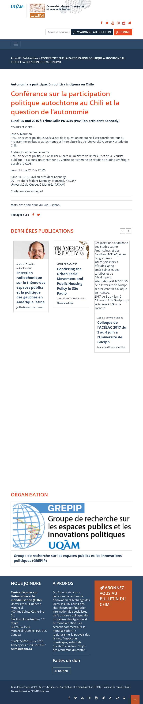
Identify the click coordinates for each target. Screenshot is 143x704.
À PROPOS (63, 583)
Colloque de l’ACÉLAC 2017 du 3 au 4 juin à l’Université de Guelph (111, 332)
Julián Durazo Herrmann (29, 307)
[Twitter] (107, 23)
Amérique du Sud (37, 205)
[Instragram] (89, 697)
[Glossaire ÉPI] (110, 697)
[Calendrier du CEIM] (123, 23)
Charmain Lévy (65, 303)
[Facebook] (101, 23)
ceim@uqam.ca (21, 649)
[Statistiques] (117, 697)
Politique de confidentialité (117, 686)
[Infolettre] (129, 23)
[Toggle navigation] (16, 44)
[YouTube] (112, 23)
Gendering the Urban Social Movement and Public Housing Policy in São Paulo (70, 281)
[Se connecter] (124, 697)
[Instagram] (118, 23)
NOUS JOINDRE (26, 583)
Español (55, 205)
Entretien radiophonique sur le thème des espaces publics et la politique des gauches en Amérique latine (30, 287)
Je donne (62, 671)
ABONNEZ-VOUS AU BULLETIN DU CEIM (113, 596)
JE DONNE (123, 32)
